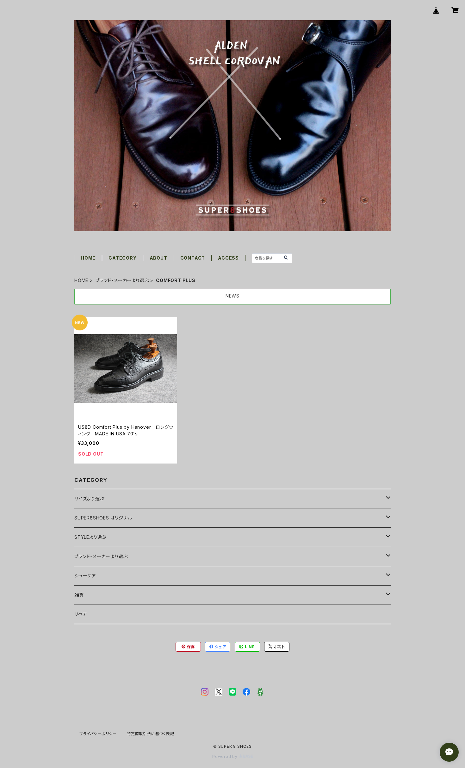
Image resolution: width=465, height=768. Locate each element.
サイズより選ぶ (89, 498)
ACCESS (228, 258)
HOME (88, 258)
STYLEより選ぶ (90, 537)
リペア (80, 614)
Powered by (225, 756)
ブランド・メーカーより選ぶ (122, 280)
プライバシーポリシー (98, 733)
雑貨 (79, 595)
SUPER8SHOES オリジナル (103, 517)
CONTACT (192, 258)
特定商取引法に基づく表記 (150, 733)
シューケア (85, 575)
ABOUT (158, 258)
